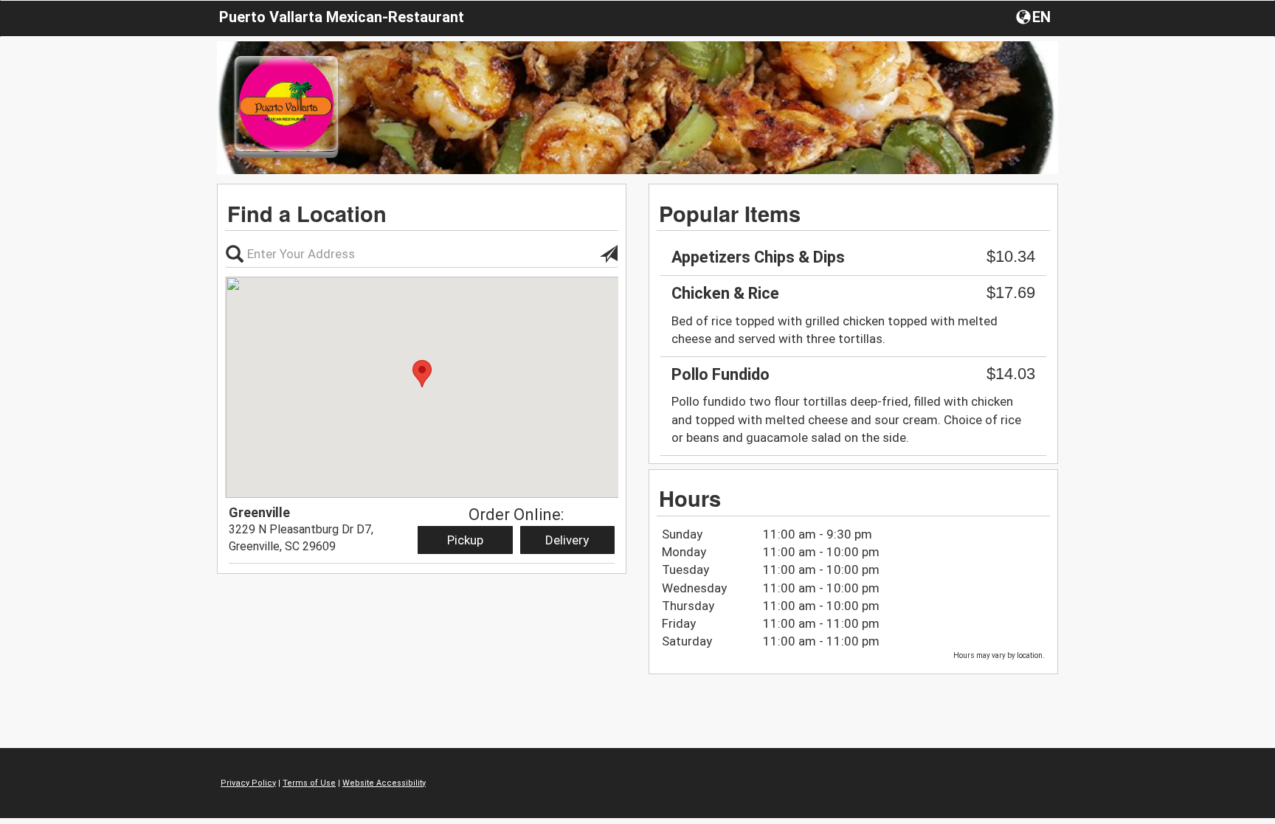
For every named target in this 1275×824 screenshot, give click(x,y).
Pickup (465, 540)
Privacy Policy (248, 783)
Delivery (567, 540)
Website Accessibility (384, 783)
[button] (1035, 16)
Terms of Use (309, 783)
